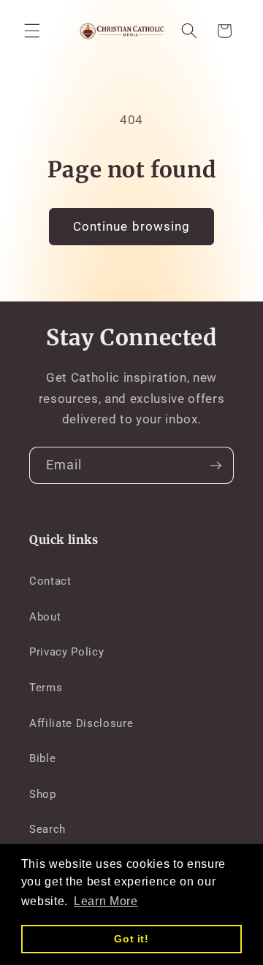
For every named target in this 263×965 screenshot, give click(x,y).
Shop (42, 794)
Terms (45, 687)
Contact (50, 581)
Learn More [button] (106, 901)
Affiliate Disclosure (81, 723)
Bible (42, 758)
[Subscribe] (215, 466)
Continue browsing (132, 227)
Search (47, 829)
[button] (32, 30)
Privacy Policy (66, 651)
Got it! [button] (131, 939)
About (45, 616)
